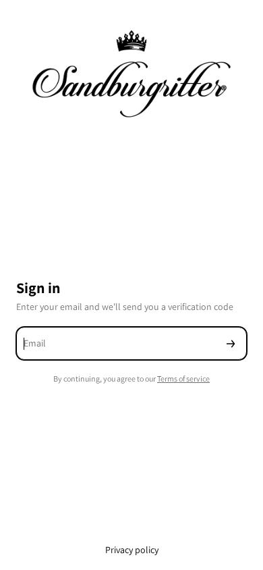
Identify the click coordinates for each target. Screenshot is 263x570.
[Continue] (230, 343)
